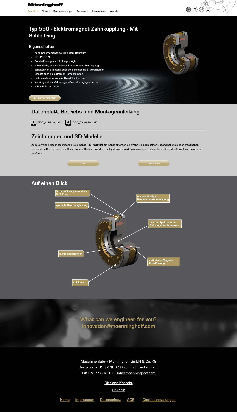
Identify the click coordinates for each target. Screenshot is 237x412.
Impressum (84, 400)
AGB (130, 400)
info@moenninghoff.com (136, 373)
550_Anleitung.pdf (49, 122)
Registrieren (154, 163)
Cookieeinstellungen (159, 400)
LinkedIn (118, 390)
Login (83, 163)
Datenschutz (110, 400)
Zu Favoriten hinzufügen (45, 98)
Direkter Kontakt (118, 383)
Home (65, 400)
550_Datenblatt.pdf (85, 122)
